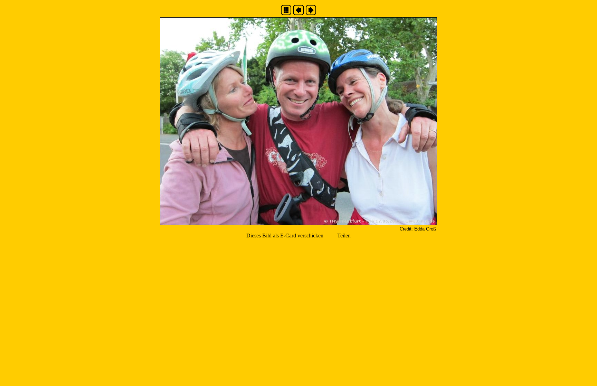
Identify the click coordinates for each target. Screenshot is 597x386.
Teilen (344, 235)
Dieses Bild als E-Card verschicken (284, 235)
